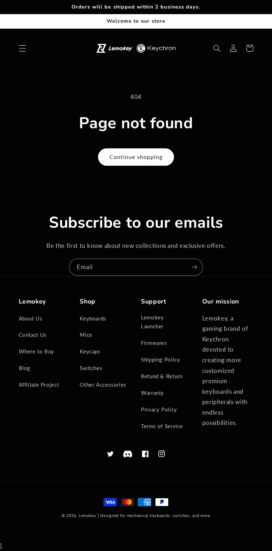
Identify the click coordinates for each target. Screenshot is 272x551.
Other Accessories (103, 384)
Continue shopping (136, 156)
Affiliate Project (39, 384)
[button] (22, 48)
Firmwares (154, 343)
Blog (25, 368)
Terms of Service (162, 426)
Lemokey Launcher (152, 322)
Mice (86, 334)
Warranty (152, 393)
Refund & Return (161, 376)
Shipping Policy (160, 359)
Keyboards (93, 318)
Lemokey (87, 515)
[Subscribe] (194, 267)
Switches (91, 368)
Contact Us (33, 334)
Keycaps (90, 351)
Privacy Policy (159, 409)
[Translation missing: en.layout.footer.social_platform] (128, 454)
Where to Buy (37, 351)
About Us (30, 318)
